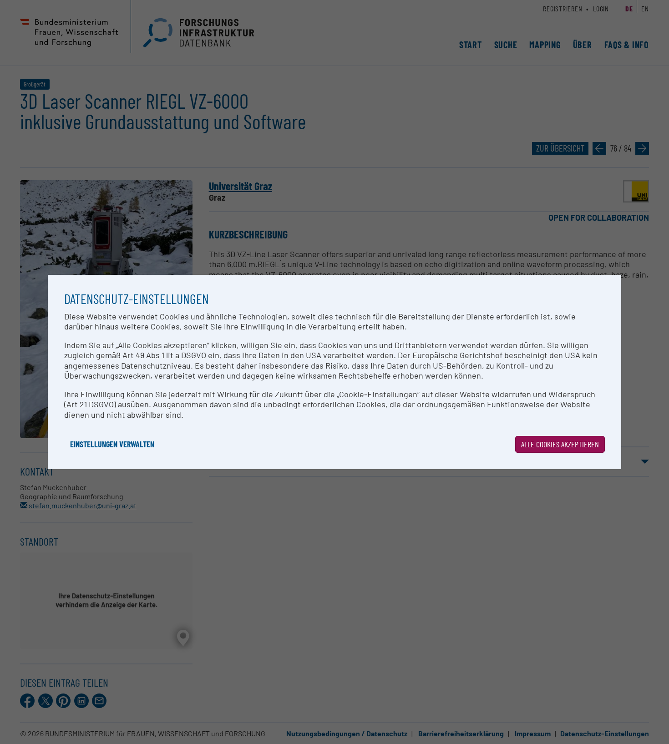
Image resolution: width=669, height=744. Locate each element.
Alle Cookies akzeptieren (560, 444)
